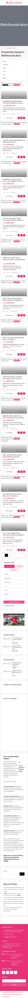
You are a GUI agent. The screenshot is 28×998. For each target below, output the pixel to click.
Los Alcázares (7, 136)
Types (4, 61)
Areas (4, 74)
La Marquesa (7, 253)
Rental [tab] (13, 569)
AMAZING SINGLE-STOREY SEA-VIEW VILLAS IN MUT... (12, 377)
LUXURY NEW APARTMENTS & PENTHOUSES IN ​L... (14, 141)
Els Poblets (7, 529)
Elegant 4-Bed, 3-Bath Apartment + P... (17, 672)
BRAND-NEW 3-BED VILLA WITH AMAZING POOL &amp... (13, 417)
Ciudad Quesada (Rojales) (10, 175)
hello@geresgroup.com (10, 937)
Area (6, 590)
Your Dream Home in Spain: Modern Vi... (17, 639)
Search (5, 871)
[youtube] (11, 972)
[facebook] (3, 972)
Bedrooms (7, 578)
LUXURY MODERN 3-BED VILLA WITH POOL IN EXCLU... (13, 219)
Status (6, 594)
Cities (4, 71)
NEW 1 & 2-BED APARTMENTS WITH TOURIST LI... (13, 338)
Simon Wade (9, 118)
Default (4, 78)
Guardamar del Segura (9, 451)
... (11, 150)
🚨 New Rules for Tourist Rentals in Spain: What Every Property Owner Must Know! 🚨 (14, 903)
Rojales (13, 253)
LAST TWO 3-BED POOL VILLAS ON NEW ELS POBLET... (14, 534)
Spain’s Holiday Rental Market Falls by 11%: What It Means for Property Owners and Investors (14, 889)
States (4, 68)
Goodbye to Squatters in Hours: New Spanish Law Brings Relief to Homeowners (13, 909)
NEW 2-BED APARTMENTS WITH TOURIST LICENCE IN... (13, 299)
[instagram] (15, 972)
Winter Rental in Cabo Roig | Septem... (17, 664)
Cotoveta (6, 372)
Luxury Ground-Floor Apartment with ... (17, 647)
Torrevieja (6, 294)
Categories (5, 64)
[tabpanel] (14, 590)
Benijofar (6, 490)
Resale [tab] (19, 566)
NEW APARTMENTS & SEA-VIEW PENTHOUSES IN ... (12, 456)
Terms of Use (6, 997)
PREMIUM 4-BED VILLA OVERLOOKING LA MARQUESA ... (14, 259)
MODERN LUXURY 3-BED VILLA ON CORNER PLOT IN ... (13, 180)
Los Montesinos (14, 412)
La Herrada (6, 412)
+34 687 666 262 (8, 934)
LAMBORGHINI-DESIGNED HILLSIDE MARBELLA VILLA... (13, 102)
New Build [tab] (9, 566)
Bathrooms (7, 582)
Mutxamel (11, 372)
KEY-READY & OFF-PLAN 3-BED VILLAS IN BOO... (12, 495)
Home (2, 48)
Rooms (6, 574)
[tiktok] (7, 972)
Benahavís (6, 97)
